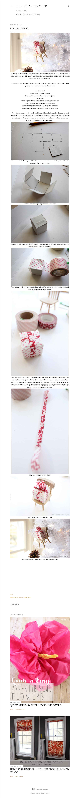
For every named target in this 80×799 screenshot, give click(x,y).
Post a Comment (16, 608)
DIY (22, 597)
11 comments (19, 776)
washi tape (27, 597)
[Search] (69, 6)
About (25, 15)
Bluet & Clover (31, 6)
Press (37, 15)
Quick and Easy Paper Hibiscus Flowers (35, 705)
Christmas (17, 597)
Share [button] (11, 594)
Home (18, 15)
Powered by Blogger (42, 789)
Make (31, 15)
